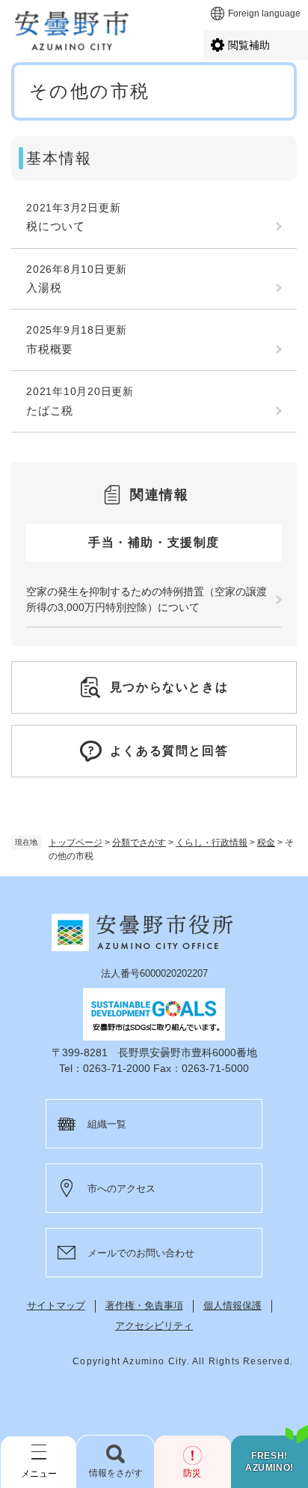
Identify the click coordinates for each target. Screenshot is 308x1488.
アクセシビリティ (154, 1325)
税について (55, 226)
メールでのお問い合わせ (140, 1253)
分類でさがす (139, 842)
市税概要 (49, 349)
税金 (266, 842)
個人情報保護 (232, 1305)
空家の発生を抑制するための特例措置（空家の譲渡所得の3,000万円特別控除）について (146, 599)
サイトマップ (56, 1305)
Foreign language (264, 13)
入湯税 (43, 287)
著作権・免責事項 (144, 1305)
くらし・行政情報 (211, 842)
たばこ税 (49, 410)
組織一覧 (106, 1124)
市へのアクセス (121, 1188)
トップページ (75, 842)
